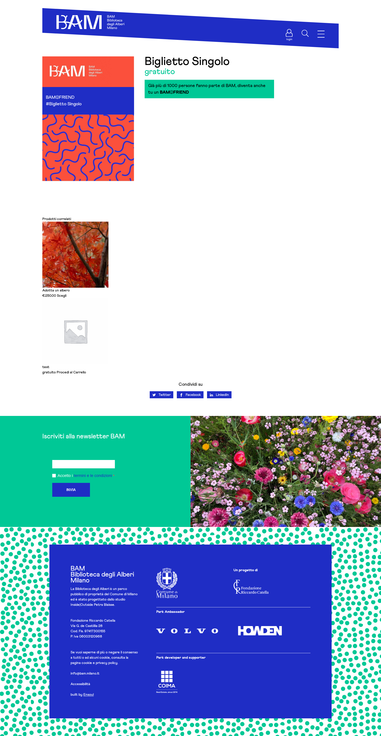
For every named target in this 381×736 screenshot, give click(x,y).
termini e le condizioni (93, 475)
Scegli (61, 295)
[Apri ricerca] (305, 33)
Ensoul (88, 694)
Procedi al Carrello (71, 372)
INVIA (71, 490)
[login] (289, 33)
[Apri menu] (321, 34)
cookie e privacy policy (100, 663)
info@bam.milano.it (85, 673)
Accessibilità (80, 684)
